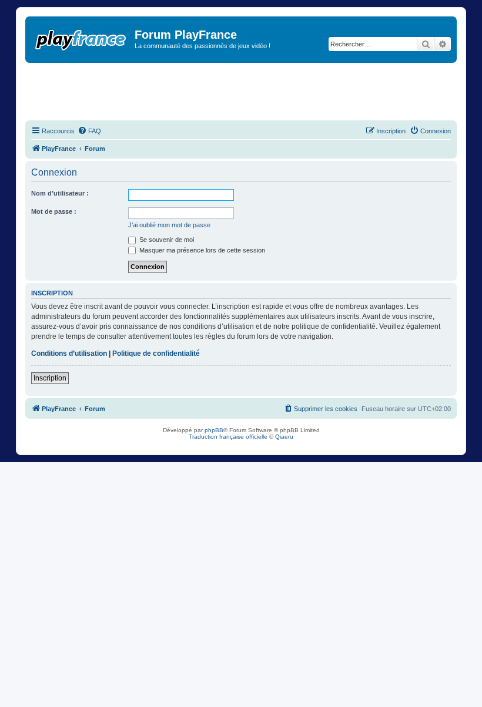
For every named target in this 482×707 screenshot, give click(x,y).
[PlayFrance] (81, 37)
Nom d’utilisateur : (60, 193)
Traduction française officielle (228, 436)
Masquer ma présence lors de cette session (201, 250)
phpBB (214, 430)
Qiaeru (284, 436)
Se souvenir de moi (166, 239)
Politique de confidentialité (156, 353)
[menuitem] (89, 131)
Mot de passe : (53, 211)
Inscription (50, 378)
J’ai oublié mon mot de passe (169, 224)
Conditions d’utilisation (69, 353)
